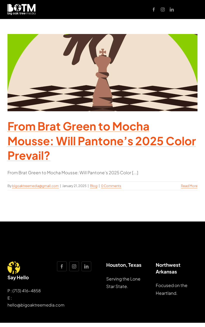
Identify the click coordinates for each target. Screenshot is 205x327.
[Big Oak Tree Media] (22, 6)
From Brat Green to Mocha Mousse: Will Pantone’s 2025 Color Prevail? (102, 140)
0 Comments (111, 186)
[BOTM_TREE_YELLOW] (14, 263)
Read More (189, 186)
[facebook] (154, 10)
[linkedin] (172, 10)
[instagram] (163, 10)
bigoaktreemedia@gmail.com (35, 186)
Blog (94, 186)
